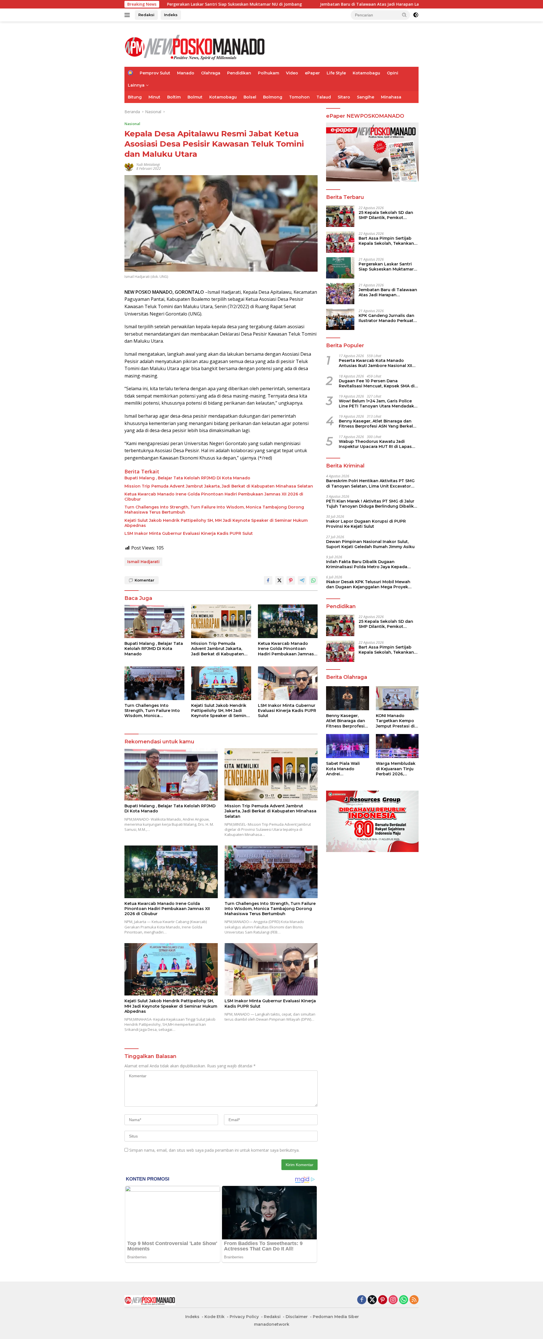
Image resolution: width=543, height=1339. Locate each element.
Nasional (132, 123)
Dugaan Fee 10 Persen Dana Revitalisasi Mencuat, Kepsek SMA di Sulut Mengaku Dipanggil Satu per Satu (377, 383)
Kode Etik (214, 1316)
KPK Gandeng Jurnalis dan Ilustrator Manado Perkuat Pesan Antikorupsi (386, 318)
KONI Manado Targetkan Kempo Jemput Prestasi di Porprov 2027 (395, 721)
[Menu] (128, 15)
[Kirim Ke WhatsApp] (313, 580)
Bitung (135, 97)
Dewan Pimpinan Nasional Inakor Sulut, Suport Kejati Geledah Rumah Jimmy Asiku (370, 544)
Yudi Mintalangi (148, 164)
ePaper (312, 73)
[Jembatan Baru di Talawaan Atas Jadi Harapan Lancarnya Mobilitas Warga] (340, 293)
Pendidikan (239, 73)
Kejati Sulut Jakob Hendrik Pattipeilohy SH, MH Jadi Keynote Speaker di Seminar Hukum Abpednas (216, 523)
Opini (392, 73)
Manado (185, 73)
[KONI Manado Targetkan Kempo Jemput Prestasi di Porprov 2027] (397, 698)
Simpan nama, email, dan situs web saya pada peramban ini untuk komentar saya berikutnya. (214, 1150)
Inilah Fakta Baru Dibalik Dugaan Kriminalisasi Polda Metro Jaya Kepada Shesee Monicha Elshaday (366, 564)
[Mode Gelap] (416, 15)
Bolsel (250, 97)
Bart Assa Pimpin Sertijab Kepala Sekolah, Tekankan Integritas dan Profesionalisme (386, 240)
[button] (404, 14)
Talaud (323, 97)
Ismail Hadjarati (143, 561)
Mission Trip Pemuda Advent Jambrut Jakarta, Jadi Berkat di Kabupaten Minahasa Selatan (218, 486)
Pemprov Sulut (155, 73)
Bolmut (195, 97)
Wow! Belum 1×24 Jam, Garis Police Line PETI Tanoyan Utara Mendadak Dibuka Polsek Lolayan (376, 403)
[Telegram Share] (302, 580)
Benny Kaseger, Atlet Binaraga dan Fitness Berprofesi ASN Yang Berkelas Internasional (378, 424)
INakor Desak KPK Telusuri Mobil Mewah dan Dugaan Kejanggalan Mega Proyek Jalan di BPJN (368, 584)
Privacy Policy (244, 1316)
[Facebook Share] (268, 580)
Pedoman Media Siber (336, 1316)
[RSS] (414, 1300)
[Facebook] (361, 1300)
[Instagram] (393, 1300)
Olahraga (210, 73)
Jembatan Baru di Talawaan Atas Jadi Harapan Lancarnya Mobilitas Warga (331, 4)
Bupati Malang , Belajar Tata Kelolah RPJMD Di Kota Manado (187, 477)
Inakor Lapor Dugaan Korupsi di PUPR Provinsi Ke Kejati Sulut (366, 524)
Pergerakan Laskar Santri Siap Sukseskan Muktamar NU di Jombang (171, 4)
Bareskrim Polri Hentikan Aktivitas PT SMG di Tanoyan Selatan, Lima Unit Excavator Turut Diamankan (370, 483)
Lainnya (136, 85)
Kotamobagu (366, 73)
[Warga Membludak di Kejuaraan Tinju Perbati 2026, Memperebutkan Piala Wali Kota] (397, 746)
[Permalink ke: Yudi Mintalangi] (128, 166)
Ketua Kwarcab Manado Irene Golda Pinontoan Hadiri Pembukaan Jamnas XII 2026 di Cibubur (213, 497)
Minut (154, 97)
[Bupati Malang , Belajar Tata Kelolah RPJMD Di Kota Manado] (154, 621)
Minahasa (391, 97)
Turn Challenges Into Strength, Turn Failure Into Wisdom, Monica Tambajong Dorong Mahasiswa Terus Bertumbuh (214, 510)
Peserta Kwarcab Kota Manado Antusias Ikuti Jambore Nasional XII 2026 (375, 363)
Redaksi (146, 14)
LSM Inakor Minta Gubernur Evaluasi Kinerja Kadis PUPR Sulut (188, 533)
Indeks (171, 14)
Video (292, 73)
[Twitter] (372, 1300)
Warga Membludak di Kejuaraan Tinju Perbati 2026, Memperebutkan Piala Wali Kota (395, 768)
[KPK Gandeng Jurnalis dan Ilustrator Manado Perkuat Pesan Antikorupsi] (340, 319)
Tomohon (299, 97)
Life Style (336, 73)
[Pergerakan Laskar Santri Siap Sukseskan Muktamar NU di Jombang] (340, 267)
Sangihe (365, 97)
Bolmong (272, 97)
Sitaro (344, 97)
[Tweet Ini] (279, 580)
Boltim (174, 97)
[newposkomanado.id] (195, 46)
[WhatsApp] (403, 1300)
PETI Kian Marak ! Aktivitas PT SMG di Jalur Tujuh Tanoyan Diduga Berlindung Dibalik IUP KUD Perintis (370, 503)
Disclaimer (297, 1316)
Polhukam (268, 73)
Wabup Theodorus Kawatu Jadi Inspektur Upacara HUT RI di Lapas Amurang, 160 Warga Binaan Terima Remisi (376, 444)
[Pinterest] (382, 1300)
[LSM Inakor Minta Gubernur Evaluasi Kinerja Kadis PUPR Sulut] (288, 683)
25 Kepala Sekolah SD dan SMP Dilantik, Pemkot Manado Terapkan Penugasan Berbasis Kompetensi (386, 215)
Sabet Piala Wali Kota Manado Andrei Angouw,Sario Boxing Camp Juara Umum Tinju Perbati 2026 (347, 768)
